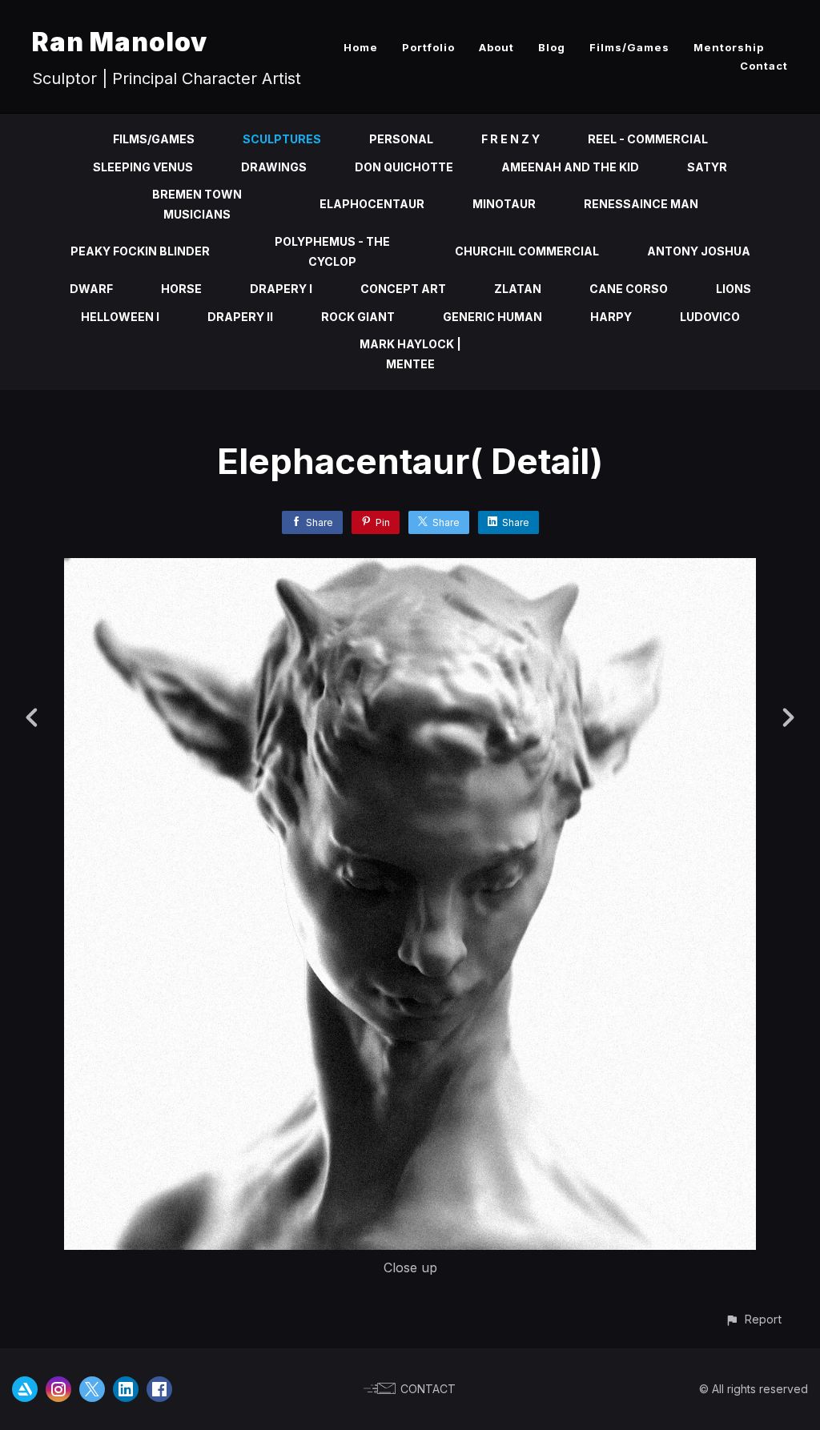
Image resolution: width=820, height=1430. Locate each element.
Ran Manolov (119, 42)
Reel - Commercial (648, 139)
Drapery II (240, 316)
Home (361, 47)
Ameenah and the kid (570, 167)
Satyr (707, 167)
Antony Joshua (698, 251)
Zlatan (517, 288)
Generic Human (492, 316)
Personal (401, 139)
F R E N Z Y (510, 139)
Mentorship (728, 47)
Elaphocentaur (372, 204)
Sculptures (282, 139)
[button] (753, 1319)
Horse (181, 288)
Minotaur (504, 204)
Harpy (611, 316)
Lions (733, 288)
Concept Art (403, 288)
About (496, 47)
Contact (764, 65)
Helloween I (120, 316)
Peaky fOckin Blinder (140, 251)
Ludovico (710, 316)
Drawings (274, 167)
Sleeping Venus (143, 167)
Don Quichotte (404, 167)
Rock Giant (358, 316)
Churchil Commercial (527, 251)
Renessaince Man (641, 204)
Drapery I (281, 288)
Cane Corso (628, 288)
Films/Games (629, 47)
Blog (551, 47)
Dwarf (91, 288)
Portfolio (428, 47)
